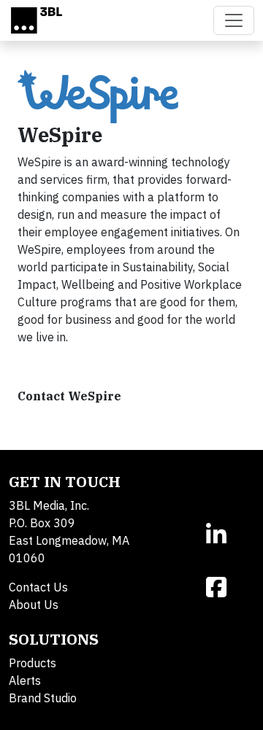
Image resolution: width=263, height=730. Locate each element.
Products (32, 663)
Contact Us (38, 587)
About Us (33, 604)
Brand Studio (43, 698)
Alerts (25, 680)
